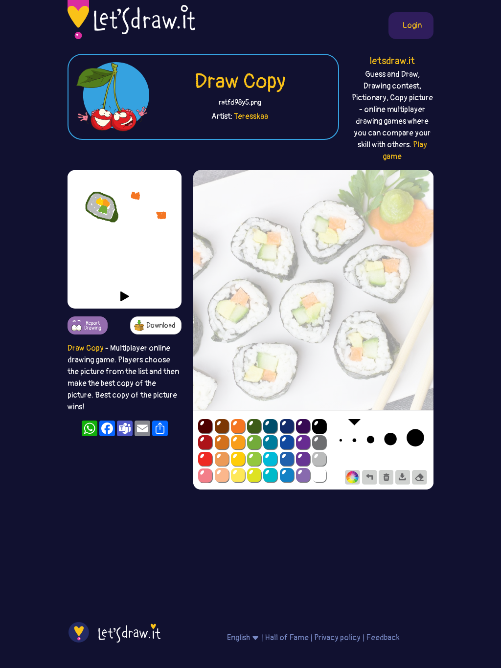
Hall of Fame (287, 638)
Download (160, 325)
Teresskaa (251, 116)
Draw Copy (240, 81)
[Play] (124, 296)
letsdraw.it (392, 61)
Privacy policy (337, 638)
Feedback (383, 638)
